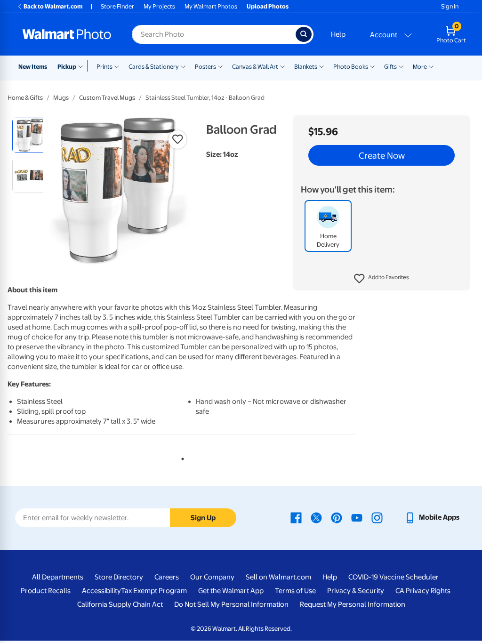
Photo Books (350, 66)
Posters (205, 66)
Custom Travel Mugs (107, 97)
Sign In (449, 6)
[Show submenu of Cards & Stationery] (183, 66)
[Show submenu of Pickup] (83, 66)
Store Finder (117, 6)
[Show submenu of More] (431, 66)
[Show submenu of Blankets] (321, 66)
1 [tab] (180, 457)
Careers (166, 577)
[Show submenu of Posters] (220, 66)
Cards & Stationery (154, 66)
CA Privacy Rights (422, 591)
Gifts (390, 66)
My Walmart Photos (211, 6)
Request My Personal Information (352, 604)
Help (338, 34)
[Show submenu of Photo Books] (372, 66)
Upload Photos (268, 6)
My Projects (159, 6)
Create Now (382, 155)
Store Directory (119, 577)
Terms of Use (295, 591)
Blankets (305, 66)
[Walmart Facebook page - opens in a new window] (296, 517)
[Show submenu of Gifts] (401, 66)
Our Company (212, 577)
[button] (381, 279)
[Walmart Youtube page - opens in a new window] (356, 517)
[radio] (30, 135)
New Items (32, 66)
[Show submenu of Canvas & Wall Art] (282, 66)
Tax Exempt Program (154, 591)
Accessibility (101, 591)
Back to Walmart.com (53, 6)
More (420, 66)
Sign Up (203, 518)
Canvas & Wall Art (255, 66)
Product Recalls (46, 591)
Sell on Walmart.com (278, 577)
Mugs (61, 97)
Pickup (66, 66)
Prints (104, 66)
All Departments (57, 577)
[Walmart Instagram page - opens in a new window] (377, 517)
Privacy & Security (355, 591)
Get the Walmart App (231, 591)
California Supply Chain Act (120, 604)
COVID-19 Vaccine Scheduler (393, 577)
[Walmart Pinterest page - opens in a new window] (336, 517)
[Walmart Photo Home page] (66, 34)
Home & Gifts (25, 97)
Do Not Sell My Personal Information (231, 604)
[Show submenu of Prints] (117, 66)
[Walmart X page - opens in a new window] (316, 517)
